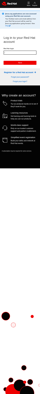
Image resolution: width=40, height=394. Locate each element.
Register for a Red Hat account (19, 72)
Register (34, 5)
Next (20, 63)
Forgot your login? (20, 81)
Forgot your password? (20, 77)
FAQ (7, 26)
